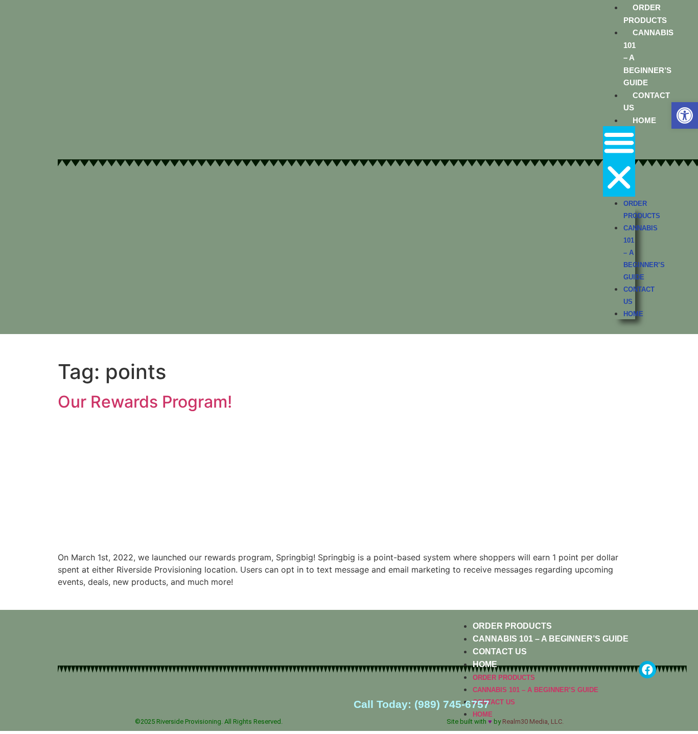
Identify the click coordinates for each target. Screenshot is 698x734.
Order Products (512, 626)
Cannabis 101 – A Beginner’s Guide (551, 638)
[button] (684, 115)
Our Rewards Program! (145, 402)
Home (644, 120)
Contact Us (500, 651)
